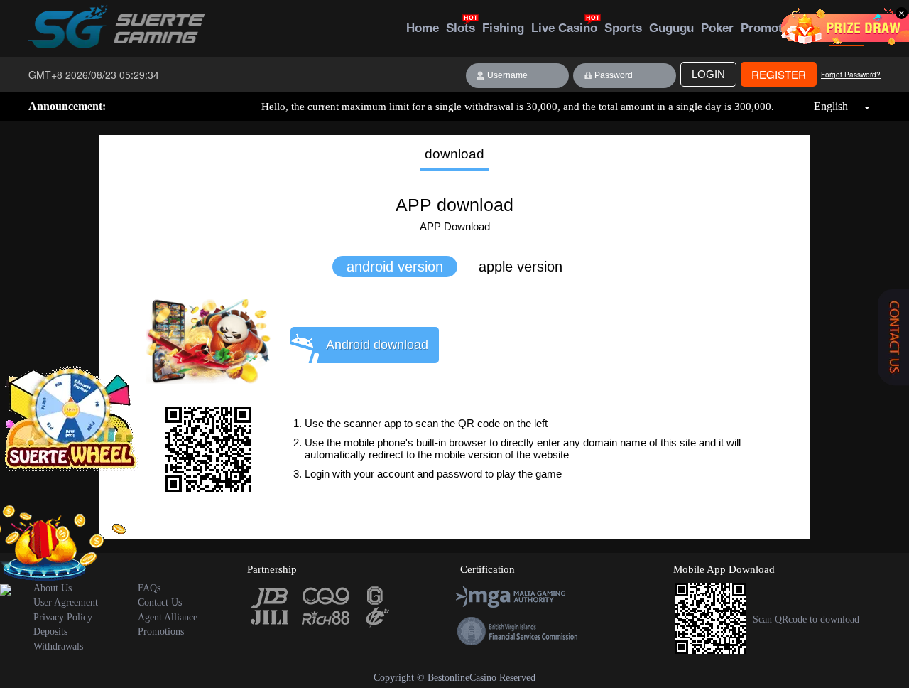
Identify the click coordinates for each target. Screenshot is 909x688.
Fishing (503, 28)
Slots (460, 28)
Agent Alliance (167, 617)
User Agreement (65, 602)
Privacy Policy (62, 617)
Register (778, 74)
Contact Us (160, 602)
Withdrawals (58, 646)
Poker (717, 28)
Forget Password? (851, 75)
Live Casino (564, 28)
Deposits (50, 631)
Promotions (774, 28)
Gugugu (671, 28)
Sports (623, 28)
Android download (377, 345)
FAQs (149, 588)
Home (422, 28)
